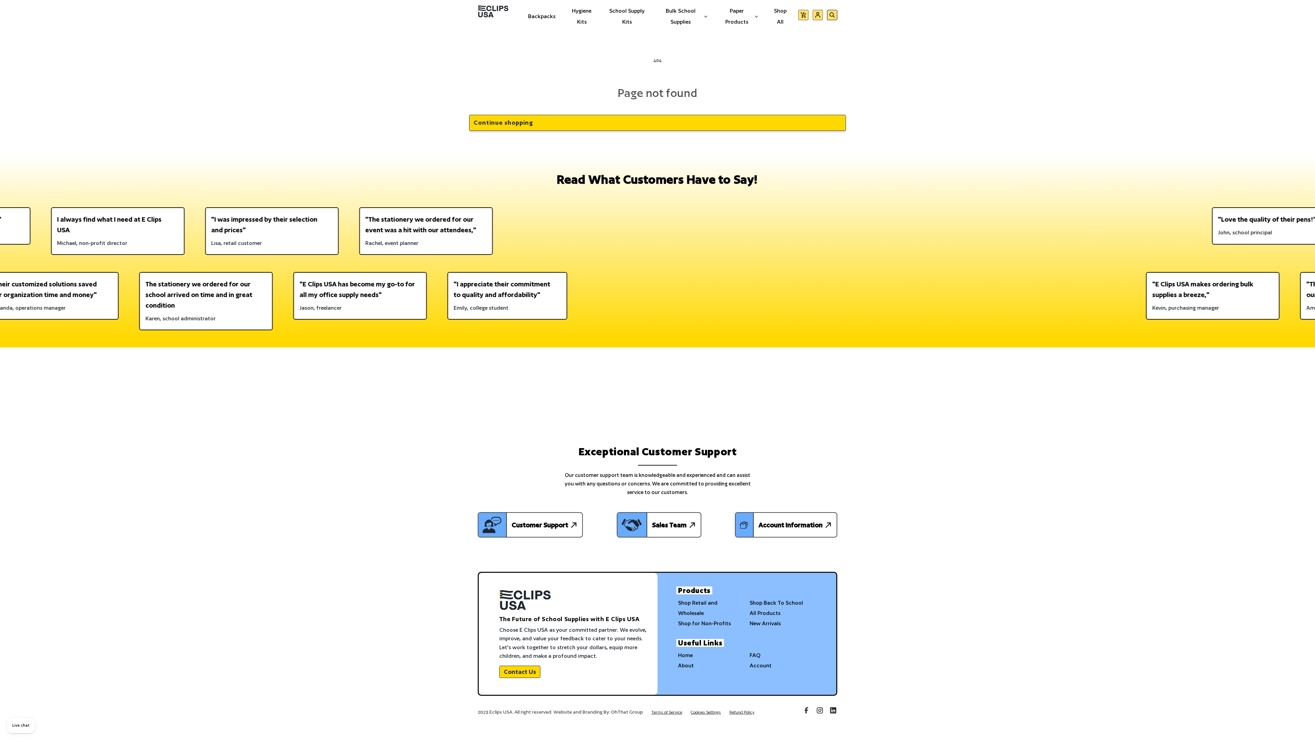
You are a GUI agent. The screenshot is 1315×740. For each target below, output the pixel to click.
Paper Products (736, 16)
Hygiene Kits (581, 16)
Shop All (780, 16)
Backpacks (541, 16)
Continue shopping (503, 122)
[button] (803, 16)
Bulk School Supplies (681, 16)
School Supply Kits (626, 16)
